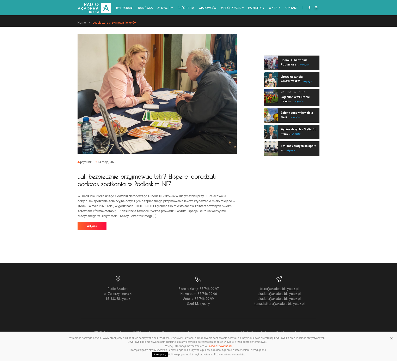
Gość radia (186, 8)
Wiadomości (207, 8)
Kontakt (291, 8)
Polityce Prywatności (220, 346)
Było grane (125, 8)
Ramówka (145, 8)
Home (82, 22)
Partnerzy (256, 8)
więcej (92, 226)
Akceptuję (160, 354)
